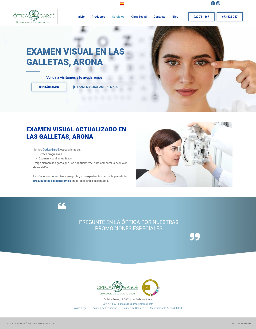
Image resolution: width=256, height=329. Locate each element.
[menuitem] (81, 16)
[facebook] (213, 3)
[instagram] (218, 3)
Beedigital (247, 323)
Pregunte (92, 222)
